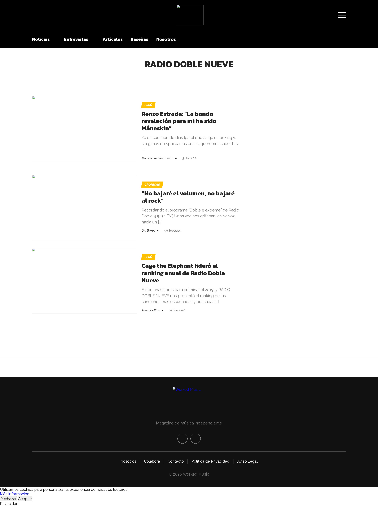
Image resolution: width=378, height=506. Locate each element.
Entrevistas (76, 39)
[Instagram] (195, 439)
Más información (14, 494)
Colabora (152, 461)
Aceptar (25, 499)
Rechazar (8, 499)
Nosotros (166, 39)
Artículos (112, 39)
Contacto (176, 461)
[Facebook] (182, 439)
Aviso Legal (247, 461)
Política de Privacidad (210, 461)
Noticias (41, 39)
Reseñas (139, 39)
